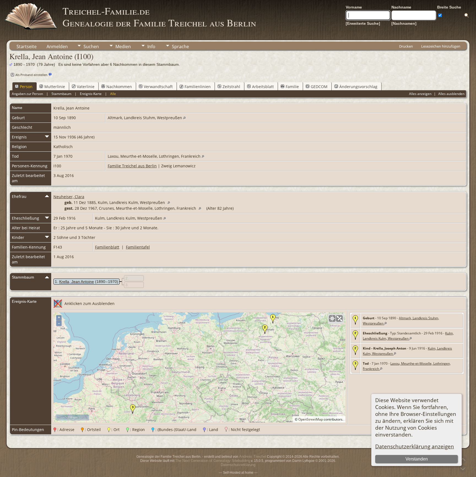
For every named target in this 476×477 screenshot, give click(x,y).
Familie (292, 86)
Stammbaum (61, 93)
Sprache (180, 46)
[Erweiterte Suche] (363, 23)
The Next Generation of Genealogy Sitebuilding (212, 461)
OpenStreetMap (310, 419)
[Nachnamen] (403, 23)
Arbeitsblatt (263, 86)
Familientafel (138, 247)
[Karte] (332, 318)
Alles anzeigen (420, 93)
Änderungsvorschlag (358, 86)
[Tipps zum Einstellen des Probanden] (50, 74)
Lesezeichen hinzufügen (440, 46)
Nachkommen (119, 86)
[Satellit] (339, 318)
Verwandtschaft (158, 86)
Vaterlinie (85, 86)
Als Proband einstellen (31, 75)
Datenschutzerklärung (238, 465)
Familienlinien (198, 86)
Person (26, 86)
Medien (123, 46)
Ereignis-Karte (91, 93)
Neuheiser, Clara (68, 196)
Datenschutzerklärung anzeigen (414, 446)
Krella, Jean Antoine (76, 281)
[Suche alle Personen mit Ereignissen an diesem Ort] (184, 117)
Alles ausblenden (451, 93)
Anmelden (57, 46)
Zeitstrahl (231, 86)
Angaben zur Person (27, 93)
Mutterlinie (54, 86)
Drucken (406, 46)
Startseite (27, 46)
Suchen (91, 46)
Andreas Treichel (252, 456)
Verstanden (416, 459)
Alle (113, 93)
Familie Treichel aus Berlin (132, 165)
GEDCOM (319, 86)
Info (151, 46)
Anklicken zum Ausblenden (89, 303)
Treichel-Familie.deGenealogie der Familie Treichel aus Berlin (159, 16)
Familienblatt (107, 247)
